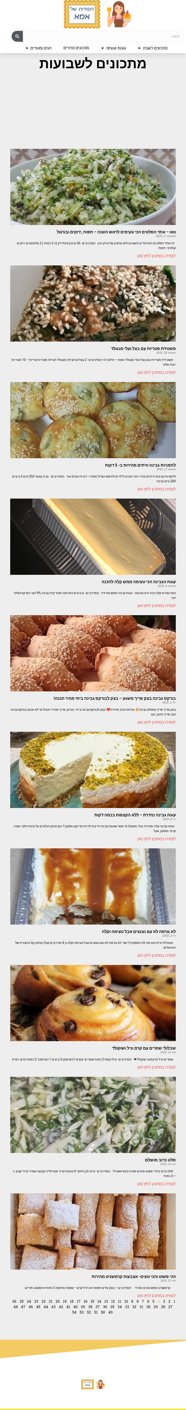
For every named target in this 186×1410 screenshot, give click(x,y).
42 (61, 1306)
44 (46, 1306)
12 (113, 1301)
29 (156, 1306)
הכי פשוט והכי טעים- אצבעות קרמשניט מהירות (134, 1276)
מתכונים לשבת (155, 48)
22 (44, 1301)
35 (112, 1306)
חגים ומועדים (40, 48)
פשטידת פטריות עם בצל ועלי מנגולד (143, 348)
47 (23, 1306)
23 (36, 1301)
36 (105, 1306)
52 (89, 1312)
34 (119, 1306)
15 (92, 1301)
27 (170, 1306)
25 (22, 1301)
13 (106, 1301)
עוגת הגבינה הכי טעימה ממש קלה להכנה (139, 581)
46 (31, 1306)
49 (110, 1312)
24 (29, 1301)
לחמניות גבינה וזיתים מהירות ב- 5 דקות (140, 465)
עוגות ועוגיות (116, 48)
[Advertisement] (93, 109)
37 (97, 1306)
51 (96, 1312)
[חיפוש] (17, 36)
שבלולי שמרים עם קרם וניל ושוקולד (144, 1048)
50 (103, 1312)
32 (134, 1306)
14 (99, 1301)
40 (75, 1306)
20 (58, 1301)
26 (14, 1301)
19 (65, 1301)
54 (74, 1312)
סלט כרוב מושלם (160, 1160)
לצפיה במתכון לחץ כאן (156, 255)
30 (148, 1306)
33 (127, 1306)
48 (15, 1306)
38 (90, 1306)
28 (163, 1306)
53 (82, 1312)
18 (71, 1301)
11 (119, 1301)
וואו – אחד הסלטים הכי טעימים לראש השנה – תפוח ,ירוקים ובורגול (116, 232)
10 (126, 1301)
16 (85, 1301)
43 (53, 1306)
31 (141, 1306)
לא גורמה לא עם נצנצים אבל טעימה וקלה (139, 931)
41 (68, 1306)
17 (79, 1301)
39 (83, 1306)
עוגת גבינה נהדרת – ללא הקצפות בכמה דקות (135, 815)
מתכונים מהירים (76, 47)
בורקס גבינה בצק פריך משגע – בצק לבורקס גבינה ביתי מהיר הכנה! (115, 698)
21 (50, 1301)
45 (38, 1306)
